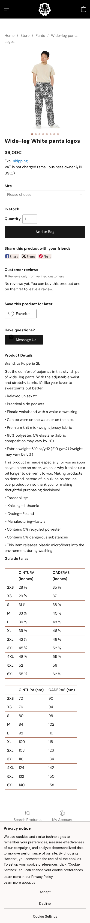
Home (10, 35)
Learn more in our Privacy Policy (28, 877)
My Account (62, 819)
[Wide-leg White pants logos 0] (45, 89)
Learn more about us (19, 882)
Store (25, 35)
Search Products (28, 819)
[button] (45, 9)
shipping (20, 160)
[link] (45, 914)
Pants (40, 35)
